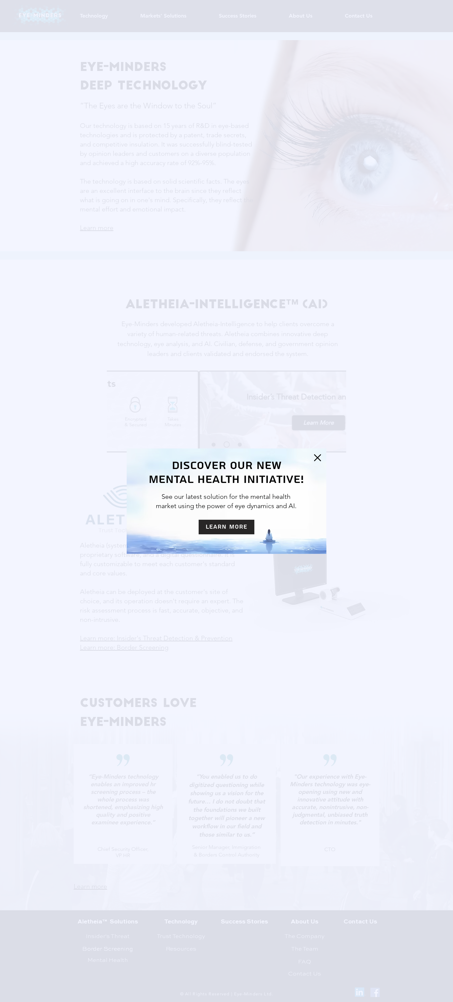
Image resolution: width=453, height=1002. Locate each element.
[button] (317, 457)
